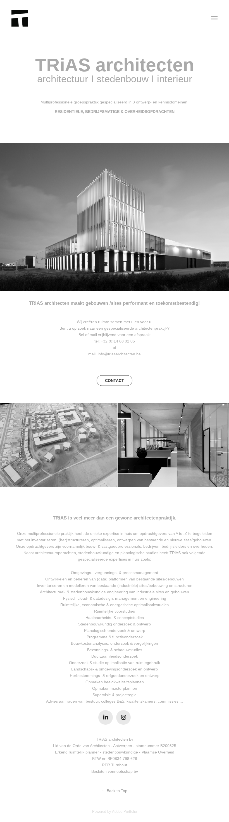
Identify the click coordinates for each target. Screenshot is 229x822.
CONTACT (114, 380)
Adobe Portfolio (124, 811)
